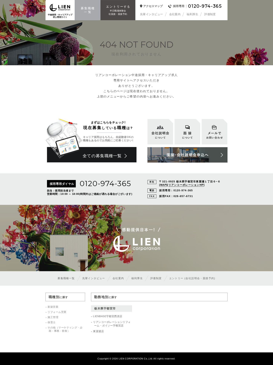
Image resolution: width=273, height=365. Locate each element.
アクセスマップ (153, 6)
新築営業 (53, 306)
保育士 (52, 322)
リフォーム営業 (57, 312)
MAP (163, 184)
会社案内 (175, 14)
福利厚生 (192, 14)
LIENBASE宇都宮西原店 (107, 316)
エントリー (192, 278)
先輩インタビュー (151, 14)
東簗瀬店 (98, 331)
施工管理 (53, 317)
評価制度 (210, 14)
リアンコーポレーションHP (186, 184)
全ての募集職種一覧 (102, 155)
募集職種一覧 (66, 278)
